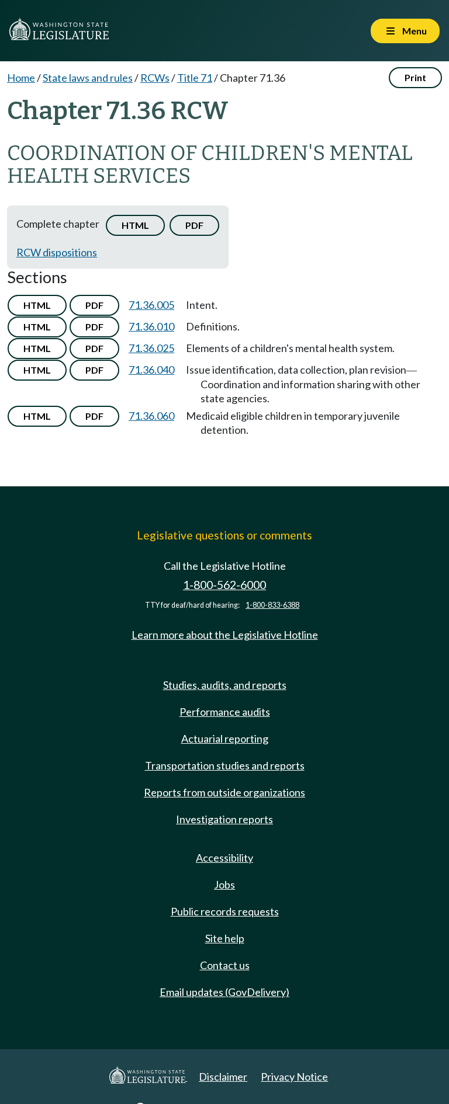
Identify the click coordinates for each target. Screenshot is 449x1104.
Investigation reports (224, 819)
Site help (224, 938)
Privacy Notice (294, 1076)
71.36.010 (151, 326)
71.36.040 (151, 369)
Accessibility (224, 857)
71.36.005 (151, 304)
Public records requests (225, 911)
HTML (135, 225)
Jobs (224, 884)
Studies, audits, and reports (224, 684)
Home (21, 77)
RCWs (155, 77)
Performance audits (224, 711)
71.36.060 (151, 415)
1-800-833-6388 (272, 605)
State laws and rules (88, 77)
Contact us (225, 965)
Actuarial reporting (224, 738)
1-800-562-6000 (224, 584)
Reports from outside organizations (224, 792)
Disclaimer (223, 1076)
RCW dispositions (56, 252)
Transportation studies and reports (225, 765)
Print (415, 77)
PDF (194, 225)
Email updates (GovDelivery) (224, 991)
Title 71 (194, 77)
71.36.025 (151, 348)
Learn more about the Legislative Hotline (225, 634)
